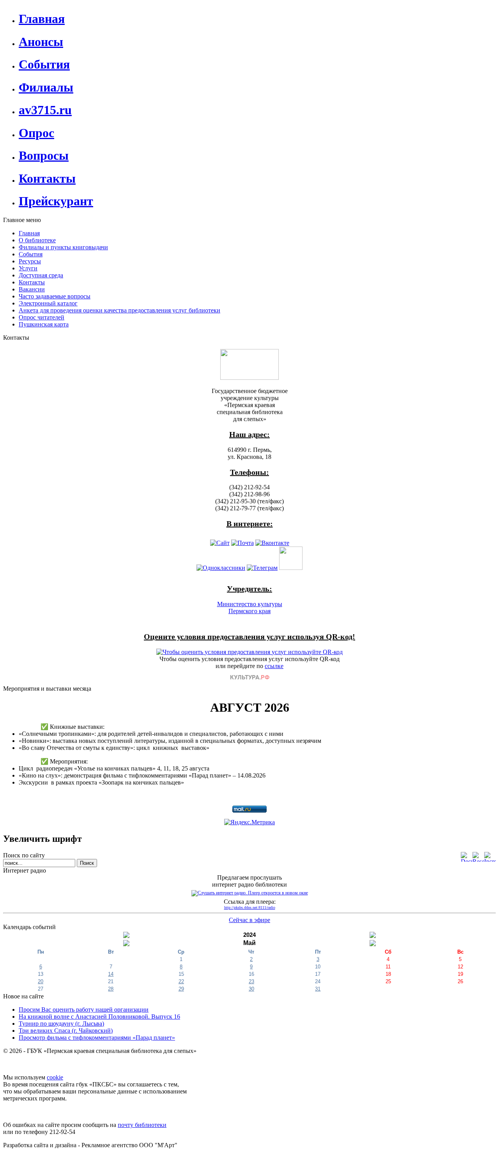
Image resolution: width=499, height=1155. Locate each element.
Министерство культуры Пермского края (249, 607)
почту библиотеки (142, 1124)
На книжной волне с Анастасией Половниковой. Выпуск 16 (99, 1016)
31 (317, 989)
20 (40, 981)
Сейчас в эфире (249, 920)
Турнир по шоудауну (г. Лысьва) (61, 1023)
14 (110, 974)
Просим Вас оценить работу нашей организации (84, 1009)
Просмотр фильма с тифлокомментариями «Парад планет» (97, 1037)
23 (251, 981)
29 (181, 989)
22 (181, 981)
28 (110, 989)
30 (251, 989)
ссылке (274, 666)
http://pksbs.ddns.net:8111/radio (249, 907)
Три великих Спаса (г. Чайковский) (66, 1030)
